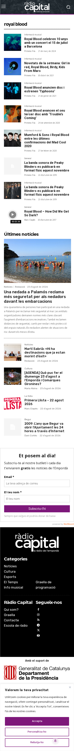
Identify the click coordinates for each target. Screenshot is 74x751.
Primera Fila (29, 51)
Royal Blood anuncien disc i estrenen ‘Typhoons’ (44, 89)
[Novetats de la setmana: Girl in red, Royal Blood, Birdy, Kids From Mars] (12, 66)
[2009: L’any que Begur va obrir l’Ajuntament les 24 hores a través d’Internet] (12, 427)
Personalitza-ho (37, 732)
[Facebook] (38, 610)
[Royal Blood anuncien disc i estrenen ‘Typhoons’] (12, 90)
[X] (38, 631)
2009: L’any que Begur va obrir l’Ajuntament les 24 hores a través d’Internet (44, 427)
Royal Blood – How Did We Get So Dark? (46, 213)
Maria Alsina (30, 388)
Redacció (20, 287)
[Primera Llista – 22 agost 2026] (12, 403)
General (27, 159)
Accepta (37, 721)
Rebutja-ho (37, 742)
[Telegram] (38, 625)
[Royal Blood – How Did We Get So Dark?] (12, 214)
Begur (27, 419)
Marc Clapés (29, 220)
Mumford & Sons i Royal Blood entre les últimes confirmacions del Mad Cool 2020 (46, 140)
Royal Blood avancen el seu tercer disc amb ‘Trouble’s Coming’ (44, 114)
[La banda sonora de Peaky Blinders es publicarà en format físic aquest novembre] (12, 166)
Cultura (28, 369)
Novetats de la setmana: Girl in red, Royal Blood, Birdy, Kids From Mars (47, 66)
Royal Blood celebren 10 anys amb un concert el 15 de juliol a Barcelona (46, 42)
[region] (37, 717)
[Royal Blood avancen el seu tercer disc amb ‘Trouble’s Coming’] (12, 113)
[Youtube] (38, 636)
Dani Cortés (30, 435)
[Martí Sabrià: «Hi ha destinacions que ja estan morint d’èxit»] (12, 352)
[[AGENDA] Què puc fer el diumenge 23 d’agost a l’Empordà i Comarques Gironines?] (12, 376)
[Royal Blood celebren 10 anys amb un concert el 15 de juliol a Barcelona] (12, 42)
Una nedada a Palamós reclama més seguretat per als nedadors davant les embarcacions (35, 297)
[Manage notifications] (55, 741)
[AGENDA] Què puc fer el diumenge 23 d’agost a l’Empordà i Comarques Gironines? (43, 378)
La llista (28, 396)
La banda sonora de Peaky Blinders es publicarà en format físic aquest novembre (46, 166)
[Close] (69, 687)
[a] (37, 542)
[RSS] (38, 620)
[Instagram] (38, 615)
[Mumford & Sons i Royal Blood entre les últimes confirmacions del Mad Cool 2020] (12, 138)
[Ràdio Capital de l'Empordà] (37, 7)
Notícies (8, 287)
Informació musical (33, 35)
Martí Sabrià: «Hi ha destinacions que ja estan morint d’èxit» (44, 352)
